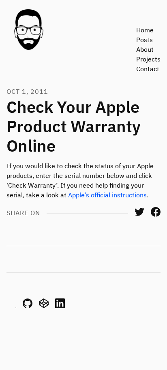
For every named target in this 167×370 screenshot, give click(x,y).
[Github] (27, 306)
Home (145, 30)
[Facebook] (156, 215)
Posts (144, 40)
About (145, 50)
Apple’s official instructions (107, 195)
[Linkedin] (60, 306)
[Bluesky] (11, 306)
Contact (147, 69)
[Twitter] (139, 215)
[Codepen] (44, 306)
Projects (148, 60)
